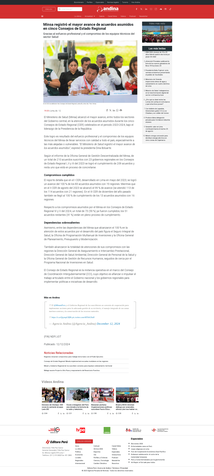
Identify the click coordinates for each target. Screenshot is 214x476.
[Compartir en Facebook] (58, 413)
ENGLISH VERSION (84, 441)
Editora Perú (91, 468)
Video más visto (157, 23)
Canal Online (112, 16)
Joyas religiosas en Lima (140, 449)
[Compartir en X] (61, 413)
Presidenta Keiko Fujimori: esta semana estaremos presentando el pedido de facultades (158, 72)
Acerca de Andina (104, 468)
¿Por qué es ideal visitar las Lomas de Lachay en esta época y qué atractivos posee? (158, 102)
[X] (141, 9)
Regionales (79, 461)
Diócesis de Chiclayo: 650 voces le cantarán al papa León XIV (52, 407)
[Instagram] (156, 9)
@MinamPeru (59, 305)
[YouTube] (151, 9)
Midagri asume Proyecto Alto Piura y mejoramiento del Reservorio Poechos (72, 370)
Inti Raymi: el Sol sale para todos (143, 462)
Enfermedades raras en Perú (141, 446)
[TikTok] (170, 9)
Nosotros (115, 463)
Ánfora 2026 (98, 449)
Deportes (97, 452)
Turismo (125, 2)
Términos (115, 468)
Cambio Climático (100, 463)
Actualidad (90, 16)
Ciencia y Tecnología (101, 461)
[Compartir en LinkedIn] (64, 413)
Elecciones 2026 (137, 444)
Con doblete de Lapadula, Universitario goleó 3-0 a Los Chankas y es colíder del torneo (157, 111)
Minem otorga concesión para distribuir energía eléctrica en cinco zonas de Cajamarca (157, 138)
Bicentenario (79, 2)
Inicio (77, 446)
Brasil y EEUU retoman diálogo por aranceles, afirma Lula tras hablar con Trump (127, 408)
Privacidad (124, 468)
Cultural (96, 446)
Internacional (80, 463)
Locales (78, 458)
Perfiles (90, 2)
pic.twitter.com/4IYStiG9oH (83, 317)
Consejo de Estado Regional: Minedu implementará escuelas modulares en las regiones (76, 361)
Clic (95, 455)
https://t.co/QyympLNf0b (62, 317)
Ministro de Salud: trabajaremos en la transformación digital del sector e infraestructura (157, 93)
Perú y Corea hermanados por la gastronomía (148, 460)
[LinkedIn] (146, 9)
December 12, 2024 (108, 323)
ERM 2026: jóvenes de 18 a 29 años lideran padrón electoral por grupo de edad (158, 54)
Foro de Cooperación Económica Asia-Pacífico (148, 452)
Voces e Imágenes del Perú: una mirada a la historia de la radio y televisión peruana (77, 408)
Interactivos (116, 455)
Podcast (132, 16)
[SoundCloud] (160, 9)
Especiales (100, 2)
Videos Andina (53, 382)
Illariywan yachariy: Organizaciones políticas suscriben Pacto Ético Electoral (101, 408)
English (48, 9)
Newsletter (143, 16)
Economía (79, 455)
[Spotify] (165, 9)
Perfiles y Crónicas (100, 458)
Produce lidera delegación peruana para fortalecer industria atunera (158, 120)
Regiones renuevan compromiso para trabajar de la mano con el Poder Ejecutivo (73, 357)
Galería (101, 16)
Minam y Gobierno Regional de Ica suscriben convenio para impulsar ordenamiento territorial (78, 366)
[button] (43, 399)
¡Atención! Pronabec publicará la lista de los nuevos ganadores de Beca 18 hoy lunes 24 (158, 63)
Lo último (77, 16)
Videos (123, 16)
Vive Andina (135, 2)
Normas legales (113, 2)
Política (78, 452)
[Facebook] (136, 9)
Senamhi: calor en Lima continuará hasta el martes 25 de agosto (157, 129)
